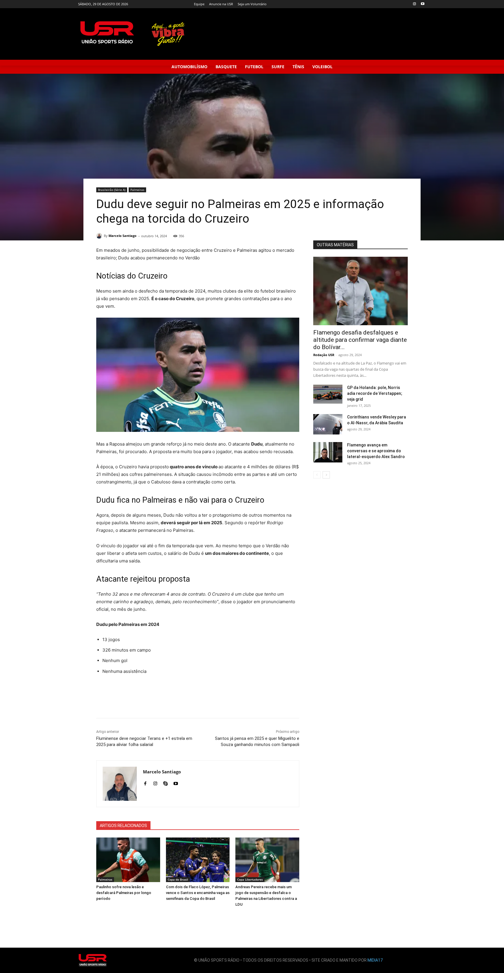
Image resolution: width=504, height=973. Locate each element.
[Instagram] (414, 4)
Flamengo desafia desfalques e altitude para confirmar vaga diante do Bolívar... (360, 340)
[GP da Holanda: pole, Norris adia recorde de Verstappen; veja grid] (327, 394)
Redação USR (323, 355)
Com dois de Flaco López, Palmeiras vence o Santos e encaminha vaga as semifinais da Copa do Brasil (198, 893)
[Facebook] (145, 782)
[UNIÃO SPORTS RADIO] (92, 960)
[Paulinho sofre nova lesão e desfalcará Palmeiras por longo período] (128, 859)
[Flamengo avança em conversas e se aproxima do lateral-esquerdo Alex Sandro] (327, 452)
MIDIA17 (375, 960)
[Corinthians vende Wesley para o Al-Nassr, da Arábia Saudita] (327, 424)
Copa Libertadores (250, 879)
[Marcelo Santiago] (100, 236)
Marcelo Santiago (122, 235)
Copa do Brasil (178, 879)
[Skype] (165, 782)
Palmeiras (137, 190)
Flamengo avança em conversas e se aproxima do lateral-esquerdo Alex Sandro (376, 451)
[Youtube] (422, 4)
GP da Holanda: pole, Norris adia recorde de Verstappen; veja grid (374, 393)
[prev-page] (317, 474)
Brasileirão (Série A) (111, 190)
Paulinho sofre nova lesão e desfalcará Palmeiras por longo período (123, 893)
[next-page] (326, 474)
